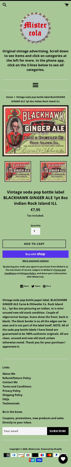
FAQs (5, 399)
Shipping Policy (12, 395)
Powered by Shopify (51, 448)
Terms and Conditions (16, 386)
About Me (8, 374)
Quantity (35, 225)
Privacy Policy (11, 391)
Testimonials (10, 403)
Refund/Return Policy (16, 378)
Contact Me (10, 382)
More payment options (35, 260)
